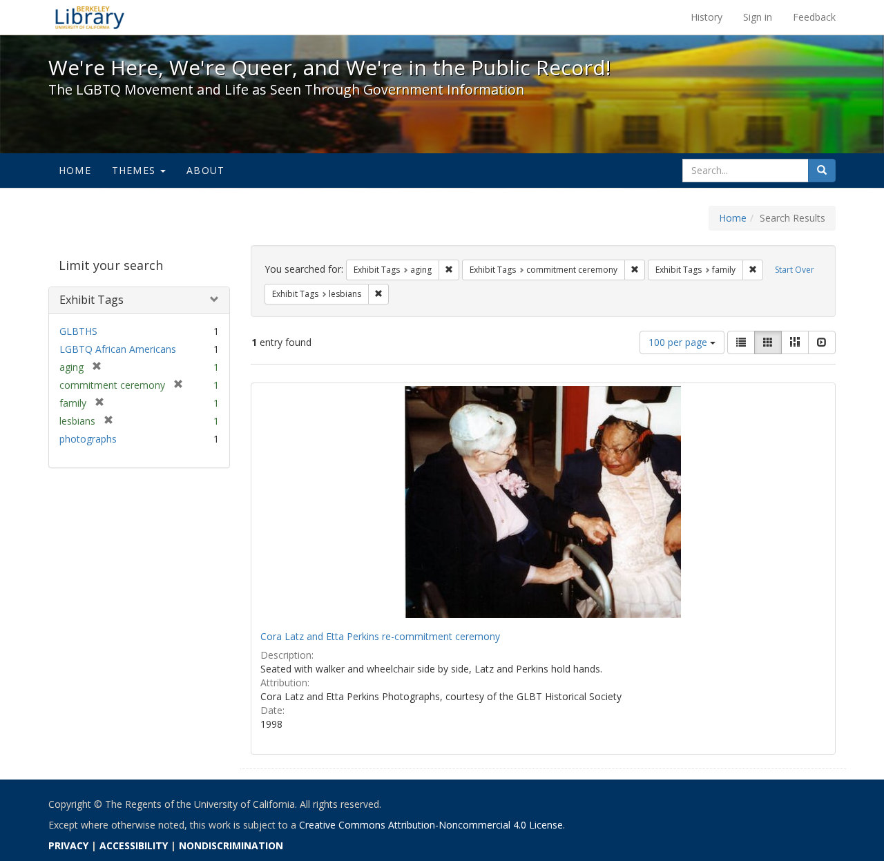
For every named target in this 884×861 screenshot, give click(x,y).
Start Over (794, 269)
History (706, 16)
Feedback (814, 16)
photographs (88, 438)
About (205, 170)
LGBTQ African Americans (117, 349)
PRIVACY (68, 845)
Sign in (757, 16)
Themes (135, 170)
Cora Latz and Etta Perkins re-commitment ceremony (380, 636)
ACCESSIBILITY (133, 845)
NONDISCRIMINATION (231, 845)
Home (75, 170)
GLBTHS (78, 331)
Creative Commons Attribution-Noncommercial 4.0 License (431, 824)
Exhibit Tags (91, 299)
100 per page (679, 342)
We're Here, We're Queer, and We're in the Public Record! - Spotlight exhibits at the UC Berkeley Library (90, 17)
